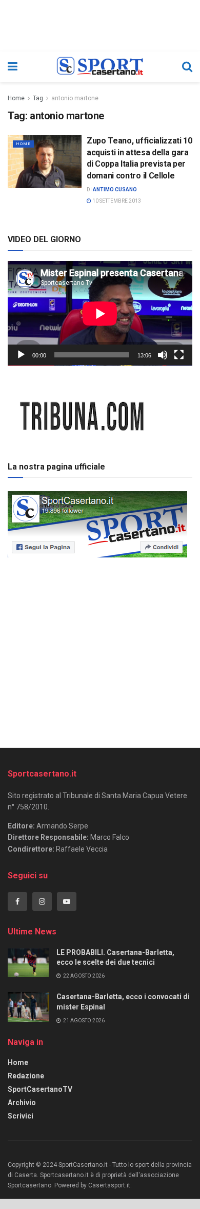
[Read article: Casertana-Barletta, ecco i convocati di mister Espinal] (28, 1006)
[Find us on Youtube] (66, 901)
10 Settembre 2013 (116, 201)
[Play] (21, 355)
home (23, 143)
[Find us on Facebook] (17, 901)
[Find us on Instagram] (42, 901)
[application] (100, 313)
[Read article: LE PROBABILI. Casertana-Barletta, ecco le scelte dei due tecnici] (28, 962)
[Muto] (162, 355)
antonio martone (74, 98)
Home (16, 98)
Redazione (26, 1076)
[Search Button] (187, 66)
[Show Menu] (12, 66)
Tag (38, 98)
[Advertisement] (100, 649)
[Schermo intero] (179, 355)
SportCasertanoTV (40, 1089)
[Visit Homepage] (100, 67)
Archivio (22, 1102)
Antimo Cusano (115, 189)
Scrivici (20, 1116)
